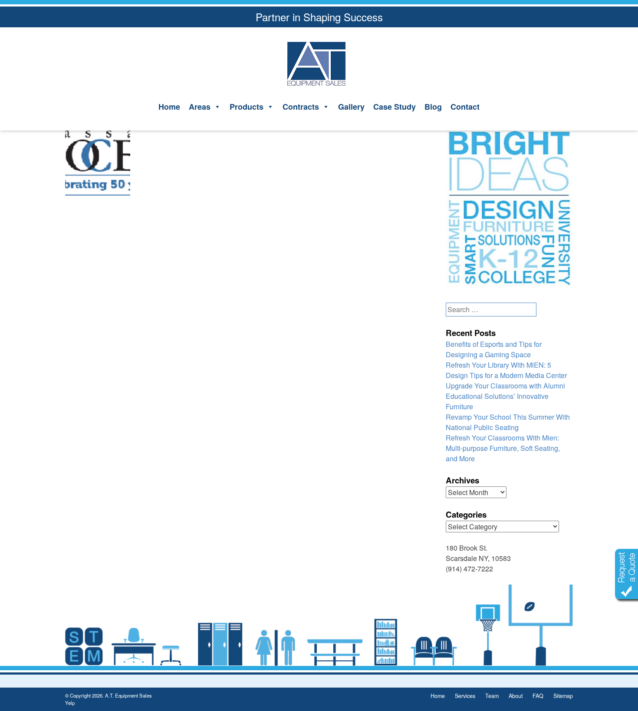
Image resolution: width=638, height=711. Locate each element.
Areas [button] (199, 106)
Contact (465, 106)
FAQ (538, 696)
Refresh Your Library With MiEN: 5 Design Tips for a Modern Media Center (506, 370)
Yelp (70, 702)
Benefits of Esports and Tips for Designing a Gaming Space (494, 349)
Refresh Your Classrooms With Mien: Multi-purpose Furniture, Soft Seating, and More (503, 448)
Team (492, 696)
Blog (433, 106)
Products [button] (246, 106)
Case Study (394, 106)
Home (169, 106)
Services (465, 696)
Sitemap (563, 696)
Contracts (301, 106)
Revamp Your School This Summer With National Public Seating (508, 422)
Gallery (351, 106)
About (516, 696)
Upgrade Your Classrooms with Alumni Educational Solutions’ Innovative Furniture (505, 396)
